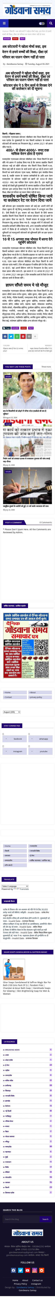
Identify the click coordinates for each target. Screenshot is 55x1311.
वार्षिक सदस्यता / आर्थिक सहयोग (41, 860)
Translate (24, 889)
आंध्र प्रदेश (28, 1060)
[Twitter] (11, 336)
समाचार (15, 38)
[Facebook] (5, 336)
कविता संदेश (28, 1080)
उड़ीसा (28, 1070)
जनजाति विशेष (35, 850)
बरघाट (28, 1126)
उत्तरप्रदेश (28, 1075)
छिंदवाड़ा (28, 1090)
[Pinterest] (23, 336)
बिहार (28, 1131)
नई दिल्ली (28, 1111)
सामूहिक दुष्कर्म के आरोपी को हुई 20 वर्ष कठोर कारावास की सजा (26, 506)
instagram (17, 751)
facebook (18, 739)
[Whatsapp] (17, 336)
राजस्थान (28, 1162)
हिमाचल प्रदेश (28, 1192)
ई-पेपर (32, 855)
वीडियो (28, 1172)
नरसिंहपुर (28, 1116)
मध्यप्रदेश (7, 38)
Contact (8, 697)
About (33, 692)
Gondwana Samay (25, 1287)
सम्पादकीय (8, 860)
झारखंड (28, 1100)
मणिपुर (28, 1141)
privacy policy (36, 697)
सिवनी (12, 31)
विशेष (28, 1167)
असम (28, 1055)
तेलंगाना (28, 1106)
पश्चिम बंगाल (28, 1121)
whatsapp (43, 739)
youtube (43, 751)
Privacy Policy (20, 1283)
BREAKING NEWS (28, 1049)
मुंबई (28, 1157)
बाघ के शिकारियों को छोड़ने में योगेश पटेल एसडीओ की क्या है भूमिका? (24, 412)
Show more (46, 366)
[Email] (29, 336)
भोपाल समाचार (28, 1136)
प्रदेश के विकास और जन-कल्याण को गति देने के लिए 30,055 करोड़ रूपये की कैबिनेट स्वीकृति (25, 911)
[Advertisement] (27, 793)
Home (5, 31)
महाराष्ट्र (28, 1151)
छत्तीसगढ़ (28, 1085)
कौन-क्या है (8, 865)
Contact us (37, 1280)
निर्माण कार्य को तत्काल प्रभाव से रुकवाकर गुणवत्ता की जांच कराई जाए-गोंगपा (26, 460)
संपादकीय (28, 1177)
